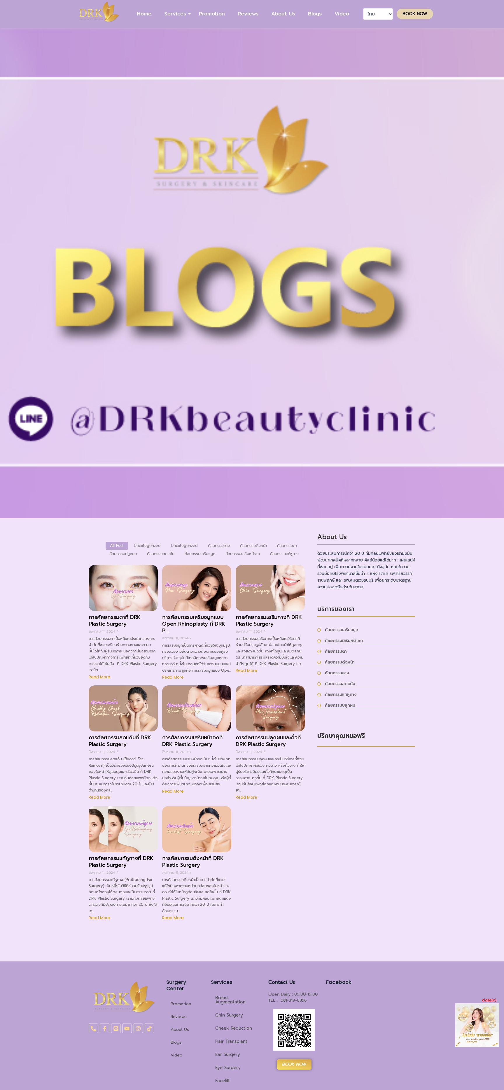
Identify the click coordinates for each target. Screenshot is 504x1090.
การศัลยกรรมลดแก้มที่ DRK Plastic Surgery (120, 741)
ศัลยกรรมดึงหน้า (340, 662)
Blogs (315, 13)
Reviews (248, 13)
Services (175, 13)
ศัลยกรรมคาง (337, 673)
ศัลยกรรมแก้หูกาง (341, 694)
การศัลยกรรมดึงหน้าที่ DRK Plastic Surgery (193, 861)
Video (342, 13)
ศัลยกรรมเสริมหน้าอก (344, 640)
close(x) (489, 1000)
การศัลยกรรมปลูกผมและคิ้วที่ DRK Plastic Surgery (268, 741)
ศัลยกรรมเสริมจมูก (341, 629)
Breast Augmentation (230, 999)
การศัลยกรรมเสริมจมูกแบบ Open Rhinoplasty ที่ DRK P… (193, 624)
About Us (283, 13)
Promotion (212, 13)
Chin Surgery (229, 1015)
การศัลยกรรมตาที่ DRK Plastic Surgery (115, 620)
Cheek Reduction (233, 1028)
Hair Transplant (231, 1041)
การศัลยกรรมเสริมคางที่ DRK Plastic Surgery (269, 620)
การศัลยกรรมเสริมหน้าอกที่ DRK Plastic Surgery (192, 741)
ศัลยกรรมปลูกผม (340, 705)
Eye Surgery (228, 1067)
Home (144, 13)
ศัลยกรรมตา (336, 651)
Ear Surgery (227, 1054)
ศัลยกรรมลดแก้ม (340, 683)
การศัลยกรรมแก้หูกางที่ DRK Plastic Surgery (121, 861)
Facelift (222, 1080)
